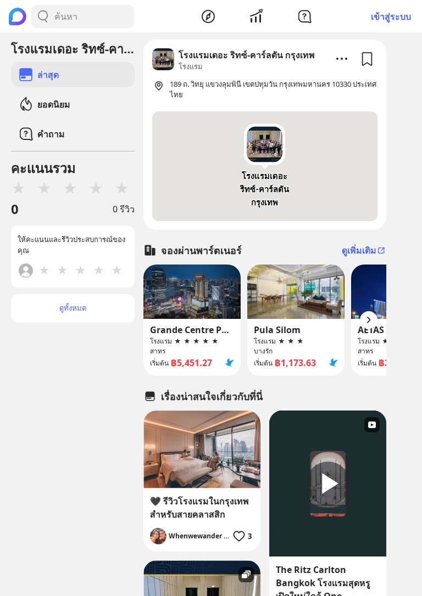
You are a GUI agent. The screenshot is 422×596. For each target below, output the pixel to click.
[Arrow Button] (368, 320)
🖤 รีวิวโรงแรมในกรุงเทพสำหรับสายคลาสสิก (199, 507)
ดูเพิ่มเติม (359, 250)
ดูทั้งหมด (72, 308)
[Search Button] (43, 16)
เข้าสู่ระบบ (391, 16)
